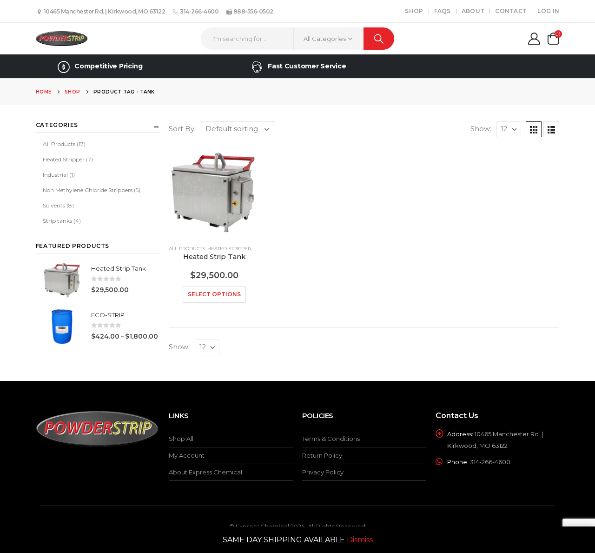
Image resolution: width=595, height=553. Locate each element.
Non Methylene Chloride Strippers (87, 190)
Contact (511, 10)
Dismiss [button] (360, 539)
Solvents (54, 205)
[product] (214, 192)
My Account (187, 455)
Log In (548, 10)
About (473, 10)
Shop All (181, 438)
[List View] (551, 129)
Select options (214, 294)
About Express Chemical (205, 472)
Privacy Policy (323, 472)
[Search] (379, 38)
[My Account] (534, 39)
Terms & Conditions (331, 438)
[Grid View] (534, 129)
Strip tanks (57, 220)
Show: (480, 129)
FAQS (442, 10)
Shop (414, 10)
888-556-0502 (252, 11)
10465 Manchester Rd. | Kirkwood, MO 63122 (103, 11)
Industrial (55, 174)
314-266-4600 (198, 11)
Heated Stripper (229, 249)
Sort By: (182, 129)
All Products (187, 249)
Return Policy (322, 455)
